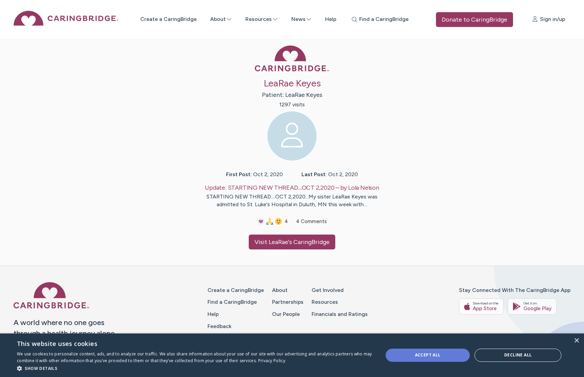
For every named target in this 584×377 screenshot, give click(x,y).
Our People (286, 314)
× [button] (576, 340)
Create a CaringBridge (168, 19)
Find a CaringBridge (232, 302)
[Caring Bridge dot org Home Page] (66, 24)
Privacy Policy (271, 360)
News (298, 19)
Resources (258, 19)
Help (330, 19)
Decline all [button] (518, 355)
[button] (194, 368)
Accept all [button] (428, 355)
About (218, 19)
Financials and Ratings (340, 314)
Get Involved (328, 290)
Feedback (220, 326)
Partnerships (287, 302)
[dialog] (292, 355)
